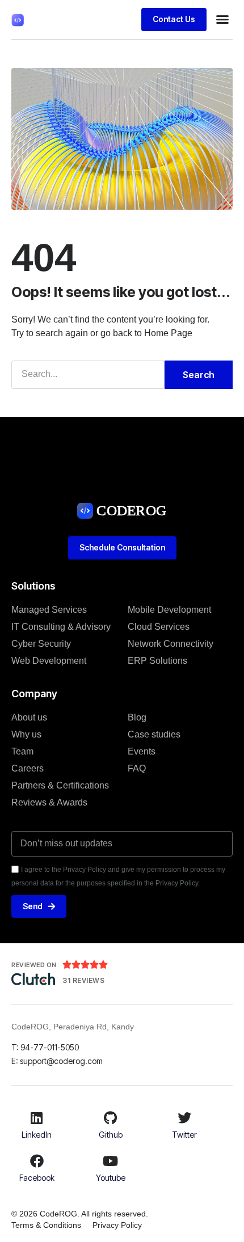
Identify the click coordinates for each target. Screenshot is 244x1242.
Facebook (36, 1177)
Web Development (48, 660)
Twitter (184, 1134)
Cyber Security (41, 643)
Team (22, 751)
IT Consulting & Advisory (61, 626)
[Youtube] (110, 1161)
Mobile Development (169, 609)
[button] (222, 19)
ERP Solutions (157, 660)
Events (141, 751)
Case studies (154, 734)
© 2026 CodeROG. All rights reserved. (79, 1213)
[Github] (110, 1118)
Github (111, 1134)
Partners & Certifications (60, 785)
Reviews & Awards (49, 802)
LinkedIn (37, 1134)
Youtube (110, 1177)
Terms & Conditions (46, 1225)
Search (198, 374)
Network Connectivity (170, 643)
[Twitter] (184, 1118)
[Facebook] (37, 1161)
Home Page (168, 333)
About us (29, 717)
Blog (137, 717)
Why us (26, 734)
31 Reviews (83, 980)
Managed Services (49, 609)
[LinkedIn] (37, 1118)
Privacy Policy (117, 1225)
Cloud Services (159, 626)
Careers (27, 768)
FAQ (137, 768)
